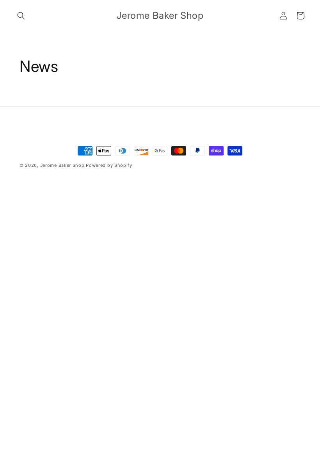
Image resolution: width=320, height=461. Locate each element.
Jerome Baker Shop (62, 165)
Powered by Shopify (109, 165)
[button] (21, 15)
